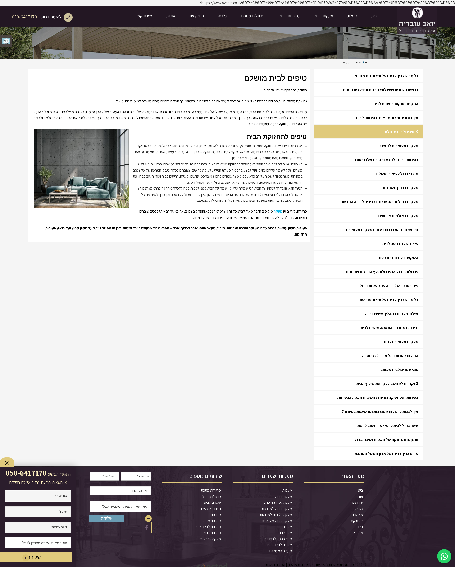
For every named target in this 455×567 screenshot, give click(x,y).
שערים (287, 526)
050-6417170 (24, 17)
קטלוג (352, 15)
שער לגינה (285, 532)
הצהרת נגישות (275, 564)
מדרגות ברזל (289, 15)
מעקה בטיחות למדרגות (276, 514)
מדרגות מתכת (211, 520)
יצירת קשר (144, 15)
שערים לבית (212, 502)
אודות (170, 15)
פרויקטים (197, 15)
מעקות (287, 490)
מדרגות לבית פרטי (208, 526)
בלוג (360, 526)
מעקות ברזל (323, 15)
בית (374, 15)
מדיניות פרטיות (298, 564)
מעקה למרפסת (210, 538)
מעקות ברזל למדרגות (277, 508)
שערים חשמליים (280, 551)
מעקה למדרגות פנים (278, 502)
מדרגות (216, 514)
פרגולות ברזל (211, 496)
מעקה (277, 211)
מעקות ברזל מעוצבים (277, 520)
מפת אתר (356, 532)
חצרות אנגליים (211, 508)
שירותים (357, 502)
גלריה (222, 15)
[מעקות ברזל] (417, 16)
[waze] (6, 41)
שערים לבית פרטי (280, 544)
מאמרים (357, 514)
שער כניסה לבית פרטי (277, 538)
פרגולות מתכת (252, 15)
